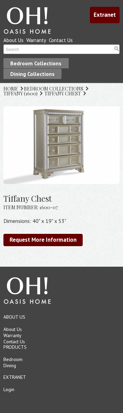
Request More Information (43, 239)
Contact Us (61, 40)
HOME (10, 88)
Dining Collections (32, 73)
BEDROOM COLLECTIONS (53, 88)
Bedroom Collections (36, 63)
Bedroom (13, 359)
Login (8, 389)
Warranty (36, 40)
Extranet (105, 14)
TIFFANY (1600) (20, 93)
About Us (13, 40)
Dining (9, 365)
